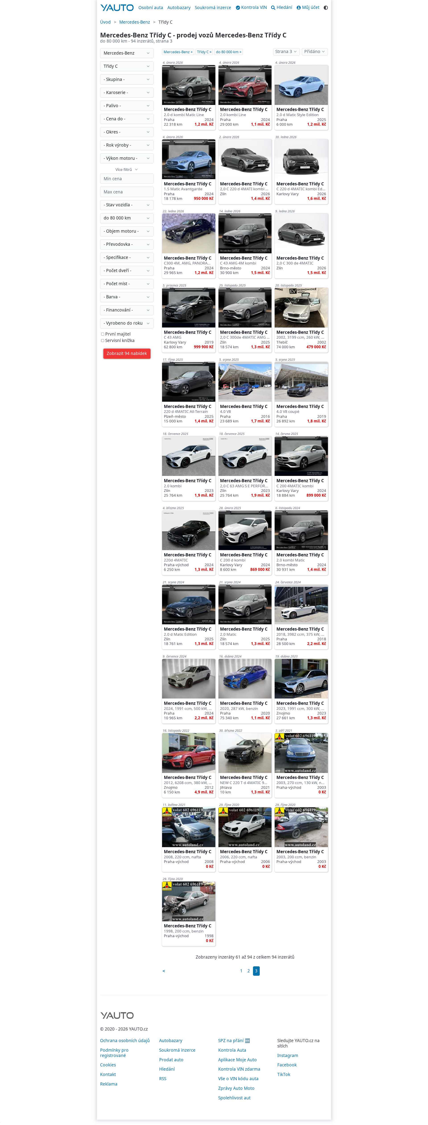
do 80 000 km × (228, 51)
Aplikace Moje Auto (237, 1060)
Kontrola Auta (232, 1050)
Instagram (287, 1055)
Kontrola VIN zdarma (239, 1069)
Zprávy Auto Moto (236, 1088)
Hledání (167, 1069)
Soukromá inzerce (213, 7)
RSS (162, 1079)
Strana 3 (283, 51)
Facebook (287, 1065)
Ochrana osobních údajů (125, 1040)
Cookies (108, 1065)
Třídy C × (204, 51)
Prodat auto (171, 1060)
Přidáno (312, 51)
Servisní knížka (119, 340)
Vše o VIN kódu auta (238, 1079)
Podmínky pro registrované (114, 1052)
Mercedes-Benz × (178, 51)
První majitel (117, 334)
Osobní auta (150, 7)
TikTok (283, 1074)
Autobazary (179, 7)
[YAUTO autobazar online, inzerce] (117, 7)
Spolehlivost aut (234, 1098)
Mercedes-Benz (134, 22)
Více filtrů (123, 169)
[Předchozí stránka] (163, 971)
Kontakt (108, 1074)
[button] (126, 354)
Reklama (108, 1084)
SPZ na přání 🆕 (234, 1040)
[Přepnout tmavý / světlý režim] (326, 7)
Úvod (105, 22)
